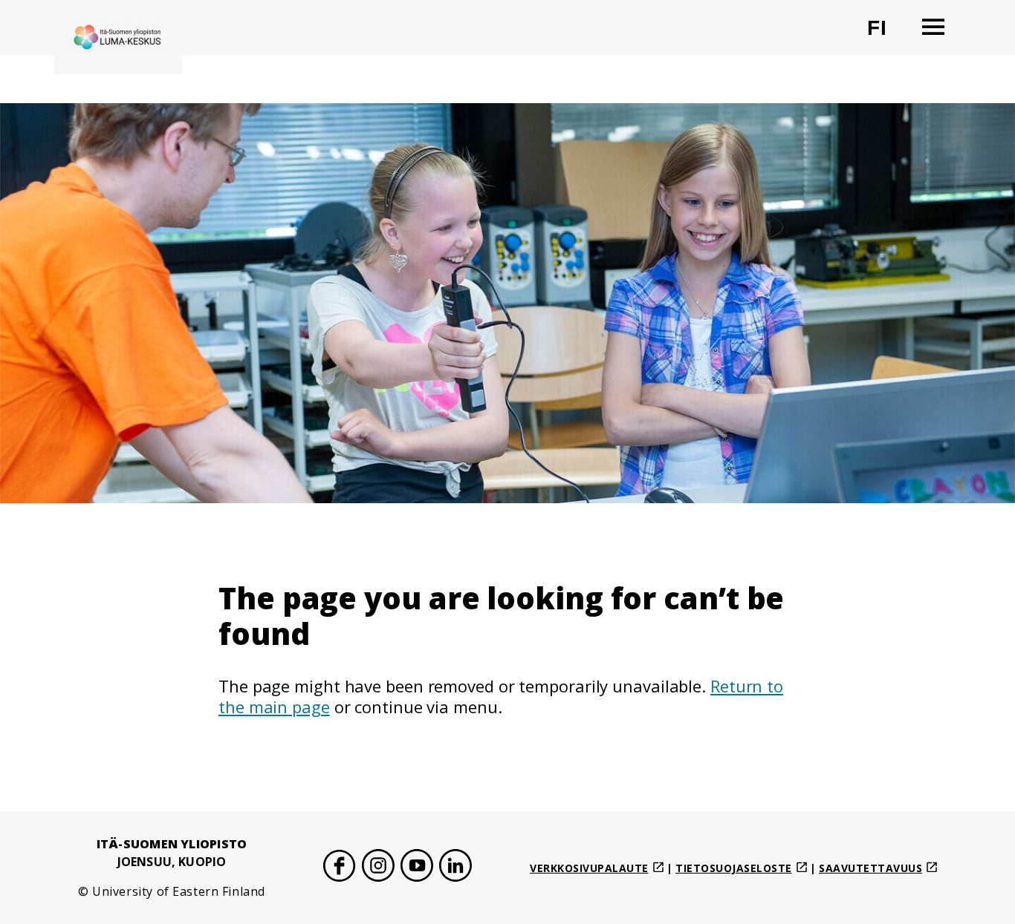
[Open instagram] (378, 868)
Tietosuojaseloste (733, 868)
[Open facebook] (339, 868)
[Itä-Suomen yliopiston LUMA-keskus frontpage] (118, 37)
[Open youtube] (417, 868)
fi (886, 33)
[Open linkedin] (455, 868)
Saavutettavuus (870, 868)
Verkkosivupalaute (589, 868)
